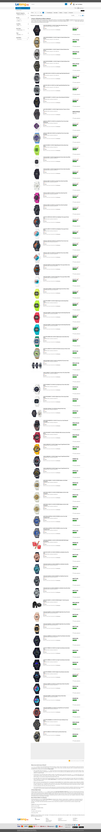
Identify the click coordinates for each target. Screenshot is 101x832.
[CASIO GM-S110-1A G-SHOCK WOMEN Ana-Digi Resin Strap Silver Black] (37, 593)
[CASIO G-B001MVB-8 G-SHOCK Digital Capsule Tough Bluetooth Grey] (37, 473)
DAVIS (45, 28)
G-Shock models (50, 800)
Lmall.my (74, 819)
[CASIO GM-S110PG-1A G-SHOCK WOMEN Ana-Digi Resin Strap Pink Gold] (37, 557)
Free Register (80, 4)
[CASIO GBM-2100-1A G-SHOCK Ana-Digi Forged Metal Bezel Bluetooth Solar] (37, 78)
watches (72, 774)
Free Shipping (49, 12)
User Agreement (49, 820)
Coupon (65, 12)
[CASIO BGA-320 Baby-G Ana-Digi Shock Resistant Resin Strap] (37, 413)
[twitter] (76, 825)
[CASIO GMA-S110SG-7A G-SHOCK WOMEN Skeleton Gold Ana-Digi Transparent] (37, 509)
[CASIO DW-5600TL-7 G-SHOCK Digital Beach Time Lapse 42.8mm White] (37, 281)
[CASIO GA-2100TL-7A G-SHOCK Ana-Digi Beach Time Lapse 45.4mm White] (37, 233)
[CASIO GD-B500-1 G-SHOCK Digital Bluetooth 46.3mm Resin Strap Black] (37, 174)
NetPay (61, 12)
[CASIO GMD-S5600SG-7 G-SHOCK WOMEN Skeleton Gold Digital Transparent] (37, 485)
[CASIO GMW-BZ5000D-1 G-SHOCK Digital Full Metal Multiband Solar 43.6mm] (37, 54)
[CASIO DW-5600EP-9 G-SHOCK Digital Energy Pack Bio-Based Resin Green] (37, 305)
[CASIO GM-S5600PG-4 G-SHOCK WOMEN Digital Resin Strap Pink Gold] (37, 617)
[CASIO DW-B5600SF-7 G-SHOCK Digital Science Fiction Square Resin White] (37, 401)
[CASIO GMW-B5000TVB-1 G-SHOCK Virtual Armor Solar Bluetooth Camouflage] (37, 425)
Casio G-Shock (45, 791)
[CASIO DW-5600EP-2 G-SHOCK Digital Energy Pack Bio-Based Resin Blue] (37, 329)
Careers (47, 819)
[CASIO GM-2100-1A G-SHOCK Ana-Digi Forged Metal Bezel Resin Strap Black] (37, 90)
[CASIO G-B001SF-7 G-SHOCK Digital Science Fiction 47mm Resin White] (37, 377)
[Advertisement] (44, 751)
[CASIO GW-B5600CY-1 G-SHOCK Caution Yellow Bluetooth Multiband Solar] (37, 102)
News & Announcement (62, 820)
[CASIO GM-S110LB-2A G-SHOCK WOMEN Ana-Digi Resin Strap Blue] (37, 569)
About (47, 818)
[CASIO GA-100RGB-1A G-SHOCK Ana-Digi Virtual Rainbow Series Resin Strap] (37, 664)
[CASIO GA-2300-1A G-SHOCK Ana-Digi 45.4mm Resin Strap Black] (37, 210)
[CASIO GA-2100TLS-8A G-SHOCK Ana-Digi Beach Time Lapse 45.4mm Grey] (37, 222)
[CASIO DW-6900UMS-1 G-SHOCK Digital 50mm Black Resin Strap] (37, 30)
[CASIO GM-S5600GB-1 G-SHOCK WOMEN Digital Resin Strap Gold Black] (37, 629)
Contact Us (60, 818)
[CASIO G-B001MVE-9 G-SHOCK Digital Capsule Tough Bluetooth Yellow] (37, 449)
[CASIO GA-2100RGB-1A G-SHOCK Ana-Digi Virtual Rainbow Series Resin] (37, 641)
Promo (76, 8)
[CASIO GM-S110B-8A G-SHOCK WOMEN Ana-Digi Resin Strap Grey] (37, 581)
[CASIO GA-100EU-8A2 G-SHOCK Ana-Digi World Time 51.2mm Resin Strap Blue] (37, 138)
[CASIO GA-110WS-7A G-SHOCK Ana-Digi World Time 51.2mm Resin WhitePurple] (37, 126)
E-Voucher (71, 12)
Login (76, 4)
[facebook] (72, 825)
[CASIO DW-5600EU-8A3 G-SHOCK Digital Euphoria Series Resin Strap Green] (37, 341)
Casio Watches (33, 766)
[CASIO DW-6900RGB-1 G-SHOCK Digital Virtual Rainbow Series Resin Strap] (37, 676)
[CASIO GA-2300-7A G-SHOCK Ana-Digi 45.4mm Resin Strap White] (37, 186)
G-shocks (48, 770)
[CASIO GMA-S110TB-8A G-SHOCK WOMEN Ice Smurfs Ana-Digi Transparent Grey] (37, 533)
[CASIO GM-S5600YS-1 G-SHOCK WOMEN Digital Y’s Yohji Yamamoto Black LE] (37, 605)
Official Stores (81, 8)
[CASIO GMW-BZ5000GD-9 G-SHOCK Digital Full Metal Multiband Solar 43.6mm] (37, 42)
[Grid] (83, 15)
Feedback (60, 819)
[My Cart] (70, 4)
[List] (82, 15)
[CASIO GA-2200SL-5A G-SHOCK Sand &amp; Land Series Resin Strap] (37, 736)
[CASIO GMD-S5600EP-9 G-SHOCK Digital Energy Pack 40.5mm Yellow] (37, 293)
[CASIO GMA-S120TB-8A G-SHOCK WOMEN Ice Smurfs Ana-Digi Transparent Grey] (37, 521)
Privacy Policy (48, 821)
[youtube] (79, 825)
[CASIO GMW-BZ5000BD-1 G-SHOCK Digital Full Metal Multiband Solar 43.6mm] (37, 66)
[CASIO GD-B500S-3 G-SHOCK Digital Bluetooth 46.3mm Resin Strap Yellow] (37, 150)
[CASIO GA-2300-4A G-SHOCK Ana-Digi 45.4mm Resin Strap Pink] (37, 198)
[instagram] (74, 825)
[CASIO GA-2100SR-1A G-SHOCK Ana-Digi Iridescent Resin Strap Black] (37, 688)
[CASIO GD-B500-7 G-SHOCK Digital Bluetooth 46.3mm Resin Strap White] (37, 162)
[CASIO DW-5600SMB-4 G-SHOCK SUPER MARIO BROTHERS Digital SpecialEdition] (37, 545)
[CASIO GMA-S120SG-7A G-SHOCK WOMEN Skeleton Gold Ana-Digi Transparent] (37, 497)
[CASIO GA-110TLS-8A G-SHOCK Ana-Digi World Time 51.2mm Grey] (37, 245)
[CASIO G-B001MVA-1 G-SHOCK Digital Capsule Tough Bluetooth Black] (37, 461)
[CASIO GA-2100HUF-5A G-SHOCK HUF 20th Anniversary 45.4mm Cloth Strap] (37, 353)
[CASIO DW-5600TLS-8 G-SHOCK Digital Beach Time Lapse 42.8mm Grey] (37, 269)
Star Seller (56, 12)
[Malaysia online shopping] (22, 5)
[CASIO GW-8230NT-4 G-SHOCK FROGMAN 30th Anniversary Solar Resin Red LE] (37, 437)
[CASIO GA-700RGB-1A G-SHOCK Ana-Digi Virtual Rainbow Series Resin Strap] (37, 653)
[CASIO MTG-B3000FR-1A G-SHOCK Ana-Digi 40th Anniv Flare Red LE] (37, 712)
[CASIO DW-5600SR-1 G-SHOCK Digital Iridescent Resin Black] (37, 700)
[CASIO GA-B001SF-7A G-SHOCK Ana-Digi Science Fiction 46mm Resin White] (37, 389)
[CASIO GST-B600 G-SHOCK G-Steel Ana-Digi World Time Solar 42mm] (37, 365)
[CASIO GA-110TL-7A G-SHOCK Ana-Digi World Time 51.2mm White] (37, 257)
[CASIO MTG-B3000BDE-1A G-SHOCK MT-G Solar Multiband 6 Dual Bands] (37, 724)
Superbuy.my (75, 820)
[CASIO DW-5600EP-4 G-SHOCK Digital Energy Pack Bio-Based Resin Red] (37, 317)
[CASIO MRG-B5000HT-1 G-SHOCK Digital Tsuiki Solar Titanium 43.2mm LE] (37, 114)
